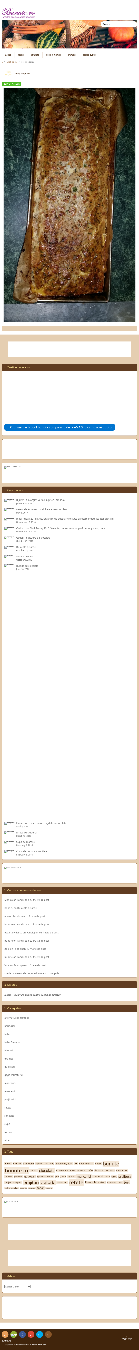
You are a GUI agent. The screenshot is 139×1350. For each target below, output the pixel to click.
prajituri (31, 1182)
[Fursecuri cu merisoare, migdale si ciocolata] (9, 823)
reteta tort (62, 1182)
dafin (90, 1170)
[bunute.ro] (69, 13)
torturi (8, 1132)
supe (7, 1123)
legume (71, 1176)
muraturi (98, 1176)
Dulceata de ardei (27, 908)
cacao (33, 1170)
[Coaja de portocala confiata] (9, 851)
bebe (7, 1034)
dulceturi (9, 1066)
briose (98, 1163)
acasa (8, 55)
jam (57, 1176)
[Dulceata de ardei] (9, 547)
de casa (98, 1170)
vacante (23, 1188)
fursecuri (9, 1176)
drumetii (72, 55)
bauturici (9, 1025)
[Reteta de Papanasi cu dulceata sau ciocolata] (9, 509)
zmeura (49, 1188)
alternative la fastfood (16, 1017)
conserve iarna (65, 1170)
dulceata (110, 1170)
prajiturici (10, 1099)
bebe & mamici (53, 55)
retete (21, 55)
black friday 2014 (64, 1163)
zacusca (31, 1188)
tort (127, 1182)
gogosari (30, 1176)
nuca (107, 1176)
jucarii (63, 1176)
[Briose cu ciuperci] (9, 832)
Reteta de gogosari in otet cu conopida (37, 973)
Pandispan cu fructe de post (33, 899)
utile (6, 1140)
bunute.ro (16, 1170)
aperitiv (8, 1163)
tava (120, 1182)
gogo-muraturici (13, 1074)
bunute (8, 924)
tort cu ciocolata (11, 1188)
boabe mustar (86, 1163)
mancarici (10, 1083)
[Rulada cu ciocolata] (9, 817)
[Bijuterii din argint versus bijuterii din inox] (9, 499)
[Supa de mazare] (9, 841)
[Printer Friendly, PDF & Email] (11, 84)
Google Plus (31, 1334)
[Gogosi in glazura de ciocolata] (9, 537)
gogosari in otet (45, 1176)
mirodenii (9, 1091)
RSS (5, 1334)
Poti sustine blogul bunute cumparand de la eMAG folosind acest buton (61, 427)
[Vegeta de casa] (9, 556)
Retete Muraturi (95, 1182)
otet (114, 1176)
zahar (40, 1188)
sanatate (35, 55)
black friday (49, 1163)
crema (81, 1170)
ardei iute (17, 1163)
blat (75, 1163)
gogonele (18, 1176)
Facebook (22, 1334)
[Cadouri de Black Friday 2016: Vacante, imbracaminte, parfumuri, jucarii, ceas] (9, 528)
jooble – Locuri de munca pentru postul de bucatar (32, 994)
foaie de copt (121, 1170)
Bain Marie (28, 1163)
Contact (48, 1334)
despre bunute (89, 55)
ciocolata (47, 1170)
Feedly (13, 1334)
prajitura (124, 1176)
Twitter (39, 1334)
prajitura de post (13, 1182)
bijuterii (8, 1050)
